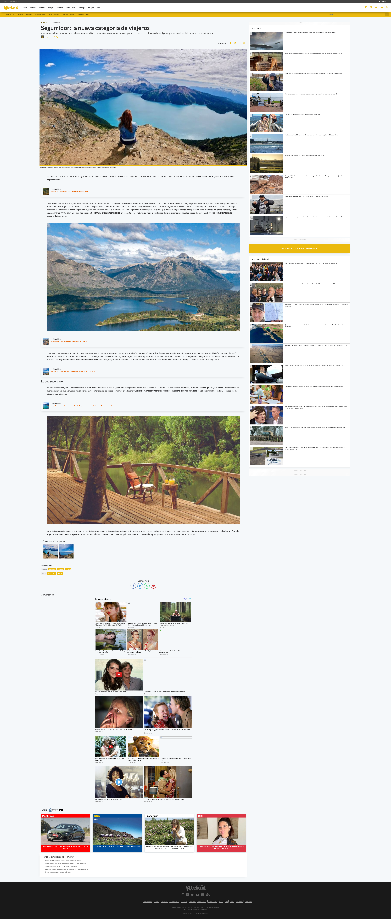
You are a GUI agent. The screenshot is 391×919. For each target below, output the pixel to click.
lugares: (44, 569)
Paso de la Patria (83, 14)
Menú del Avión (40, 14)
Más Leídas (256, 28)
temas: (44, 573)
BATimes (249, 901)
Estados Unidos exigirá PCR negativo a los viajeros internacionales (65, 863)
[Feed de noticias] (202, 894)
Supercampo (212, 901)
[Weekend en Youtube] (197, 894)
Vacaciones (51, 573)
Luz (227, 901)
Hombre (192, 901)
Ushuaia (68, 569)
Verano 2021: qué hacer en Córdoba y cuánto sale (69, 191)
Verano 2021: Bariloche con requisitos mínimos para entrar (72, 371)
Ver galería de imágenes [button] (52, 37)
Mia (232, 901)
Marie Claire (174, 901)
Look (221, 901)
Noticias (164, 901)
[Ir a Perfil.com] (383, 1)
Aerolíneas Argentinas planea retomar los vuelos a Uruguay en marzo (66, 869)
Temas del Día (9, 14)
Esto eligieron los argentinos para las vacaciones (68, 341)
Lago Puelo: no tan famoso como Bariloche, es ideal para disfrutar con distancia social (81, 406)
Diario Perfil (147, 901)
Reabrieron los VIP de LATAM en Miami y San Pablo (61, 866)
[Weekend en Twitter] (192, 894)
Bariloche (52, 569)
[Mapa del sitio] (208, 894)
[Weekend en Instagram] (183, 894)
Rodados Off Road (68, 14)
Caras (157, 901)
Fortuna (184, 901)
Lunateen (239, 901)
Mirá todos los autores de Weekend (299, 248)
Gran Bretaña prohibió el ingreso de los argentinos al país (63, 860)
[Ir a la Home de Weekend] (195, 888)
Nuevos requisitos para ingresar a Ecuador (58, 872)
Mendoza (60, 569)
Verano (60, 573)
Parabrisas (201, 901)
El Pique (20, 14)
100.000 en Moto (54, 14)
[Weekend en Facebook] (187, 894)
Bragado (29, 14)
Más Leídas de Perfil (260, 259)
